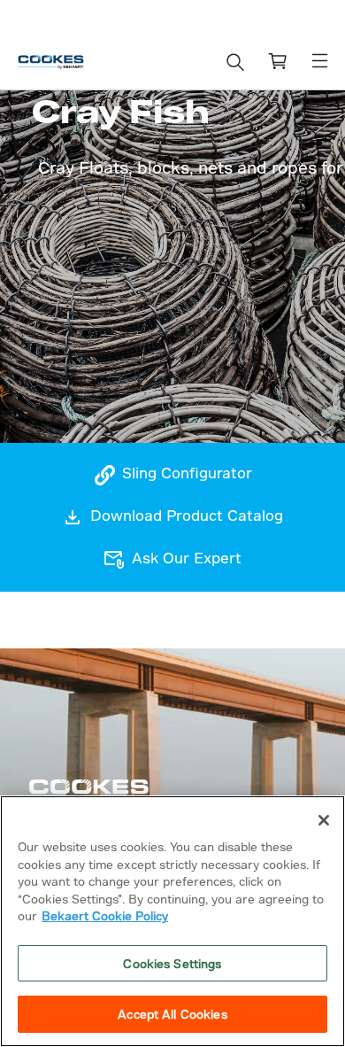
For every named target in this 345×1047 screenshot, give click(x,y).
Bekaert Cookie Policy (105, 915)
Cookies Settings (172, 963)
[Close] (323, 820)
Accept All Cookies (172, 1013)
